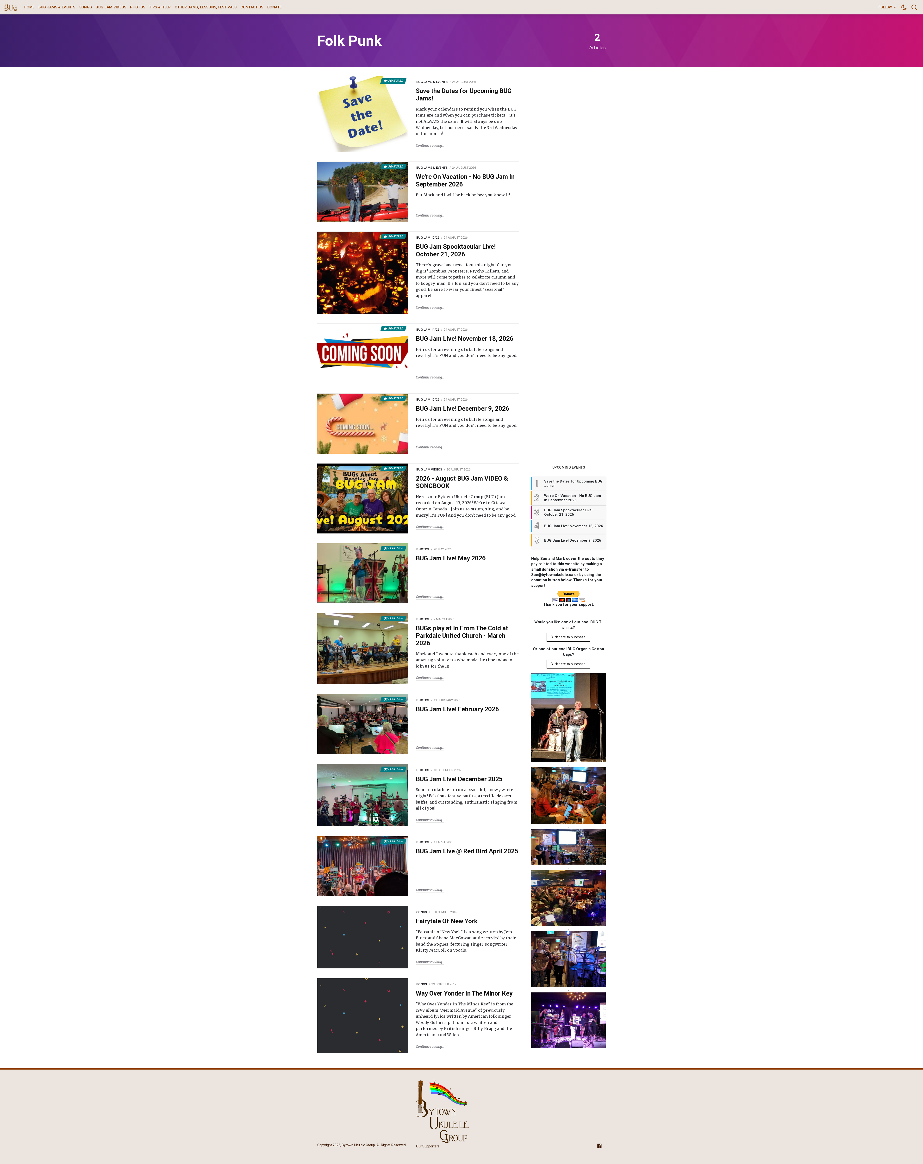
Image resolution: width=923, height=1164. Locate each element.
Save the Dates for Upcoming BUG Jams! (463, 94)
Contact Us (252, 7)
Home (29, 7)
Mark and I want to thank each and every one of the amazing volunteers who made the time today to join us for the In (467, 660)
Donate (274, 7)
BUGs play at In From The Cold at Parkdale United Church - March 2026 (462, 636)
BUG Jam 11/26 (427, 329)
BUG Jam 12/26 (427, 399)
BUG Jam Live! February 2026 (457, 709)
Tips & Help (160, 7)
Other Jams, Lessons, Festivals (206, 7)
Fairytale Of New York (446, 921)
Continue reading (429, 145)
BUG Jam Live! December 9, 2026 (462, 408)
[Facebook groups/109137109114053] (599, 1145)
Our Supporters (427, 1146)
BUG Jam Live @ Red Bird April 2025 (467, 851)
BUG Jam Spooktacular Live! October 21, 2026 (456, 250)
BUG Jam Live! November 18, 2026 (464, 338)
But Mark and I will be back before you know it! (463, 194)
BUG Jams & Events (56, 7)
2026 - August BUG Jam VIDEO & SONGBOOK (462, 482)
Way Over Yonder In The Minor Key (464, 993)
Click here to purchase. (568, 637)
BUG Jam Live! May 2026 (451, 558)
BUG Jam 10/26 (427, 237)
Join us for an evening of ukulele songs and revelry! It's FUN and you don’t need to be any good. (467, 352)
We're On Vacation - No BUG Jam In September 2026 (465, 180)
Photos (137, 7)
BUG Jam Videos (111, 7)
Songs (85, 7)
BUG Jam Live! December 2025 (459, 779)
